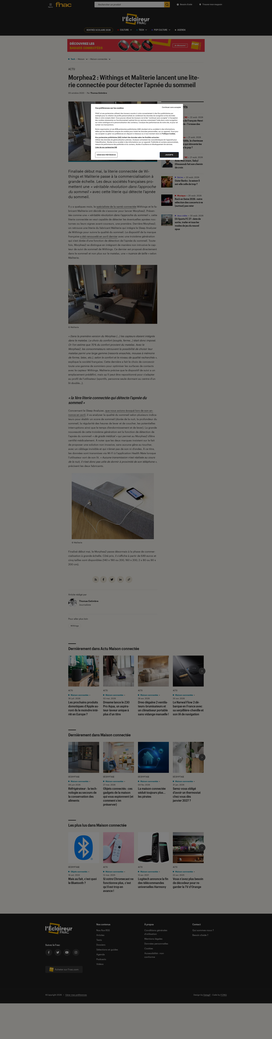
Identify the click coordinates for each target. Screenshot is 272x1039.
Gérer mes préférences (106, 155)
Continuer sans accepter (171, 107)
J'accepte (169, 155)
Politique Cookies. (168, 134)
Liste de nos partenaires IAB (106, 147)
